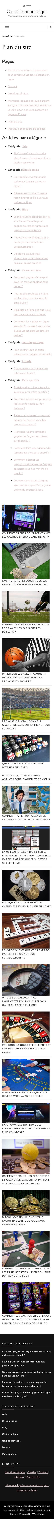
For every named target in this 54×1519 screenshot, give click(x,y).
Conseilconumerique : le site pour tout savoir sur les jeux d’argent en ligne (28, 74)
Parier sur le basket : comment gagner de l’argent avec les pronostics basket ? (32, 420)
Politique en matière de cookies (26, 128)
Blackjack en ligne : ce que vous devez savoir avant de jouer (24, 1094)
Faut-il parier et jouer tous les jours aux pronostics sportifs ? (25, 582)
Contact (12, 86)
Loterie (26, 361)
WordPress (38, 1514)
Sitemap (19, 1477)
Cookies (31, 1472)
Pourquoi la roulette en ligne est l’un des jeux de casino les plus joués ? (31, 298)
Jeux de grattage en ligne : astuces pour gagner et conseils (26, 777)
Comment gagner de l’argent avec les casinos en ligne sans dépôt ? (31, 282)
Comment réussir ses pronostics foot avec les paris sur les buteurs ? (32, 403)
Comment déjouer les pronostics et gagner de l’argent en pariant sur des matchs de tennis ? (26, 1180)
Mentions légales (18, 93)
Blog (25, 209)
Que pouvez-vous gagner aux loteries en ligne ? (22, 765)
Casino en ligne (31, 270)
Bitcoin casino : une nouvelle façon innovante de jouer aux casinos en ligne (31, 198)
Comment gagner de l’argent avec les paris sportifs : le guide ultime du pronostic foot (32, 485)
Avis (24, 146)
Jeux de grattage (32, 342)
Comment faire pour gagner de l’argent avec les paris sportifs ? (26, 817)
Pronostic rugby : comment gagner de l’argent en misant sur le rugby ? (31, 436)
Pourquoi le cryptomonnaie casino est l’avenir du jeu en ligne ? (30, 181)
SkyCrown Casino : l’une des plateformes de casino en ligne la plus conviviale (32, 158)
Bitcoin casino (30, 170)
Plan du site (15, 121)
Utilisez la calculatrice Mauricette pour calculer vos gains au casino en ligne (31, 258)
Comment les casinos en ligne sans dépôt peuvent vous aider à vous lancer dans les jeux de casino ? (26, 1319)
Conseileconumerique (27, 12)
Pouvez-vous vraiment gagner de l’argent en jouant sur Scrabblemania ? (31, 242)
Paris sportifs (30, 380)
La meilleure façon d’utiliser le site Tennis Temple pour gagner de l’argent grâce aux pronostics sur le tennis (26, 857)
